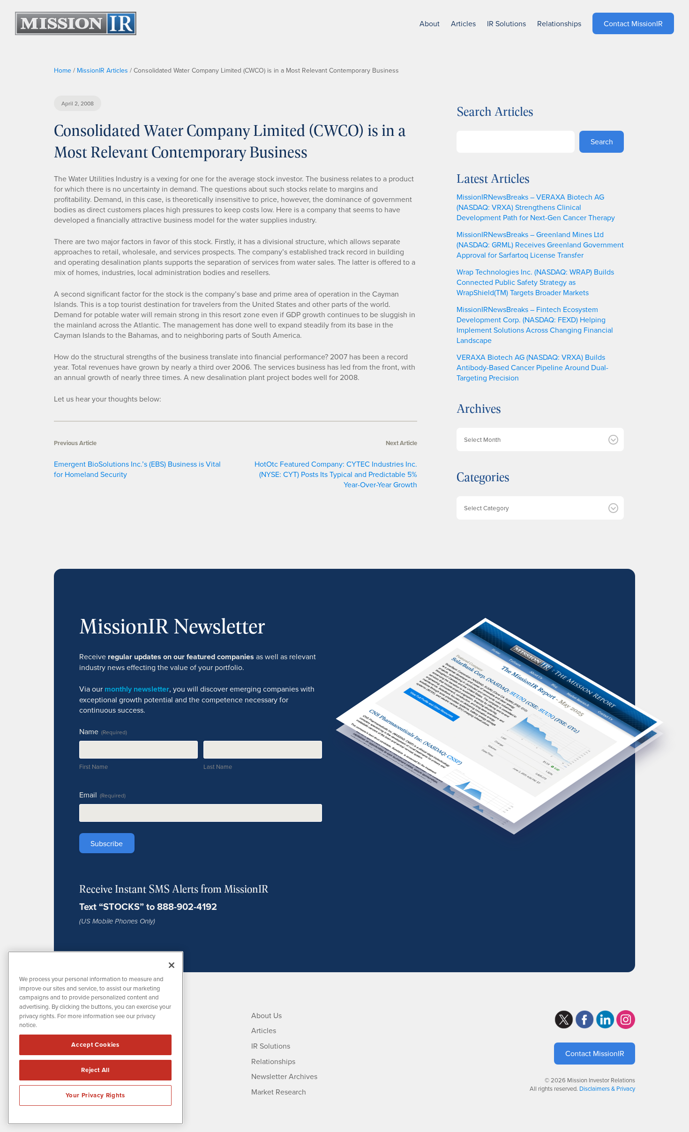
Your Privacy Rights (95, 1095)
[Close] (171, 965)
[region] (95, 1038)
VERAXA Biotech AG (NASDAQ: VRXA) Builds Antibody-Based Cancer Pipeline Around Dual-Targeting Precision (532, 367)
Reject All (95, 1069)
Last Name (217, 766)
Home (62, 70)
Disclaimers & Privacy (607, 1088)
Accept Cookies (95, 1044)
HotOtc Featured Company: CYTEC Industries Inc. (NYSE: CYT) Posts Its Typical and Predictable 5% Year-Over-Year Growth (336, 474)
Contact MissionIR (594, 1053)
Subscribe (106, 843)
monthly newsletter (137, 689)
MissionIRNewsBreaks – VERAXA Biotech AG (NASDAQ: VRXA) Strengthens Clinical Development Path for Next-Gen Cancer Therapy (536, 207)
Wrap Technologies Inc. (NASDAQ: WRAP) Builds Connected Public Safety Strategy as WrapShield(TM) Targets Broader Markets (535, 282)
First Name (93, 766)
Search (602, 141)
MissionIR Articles (102, 70)
